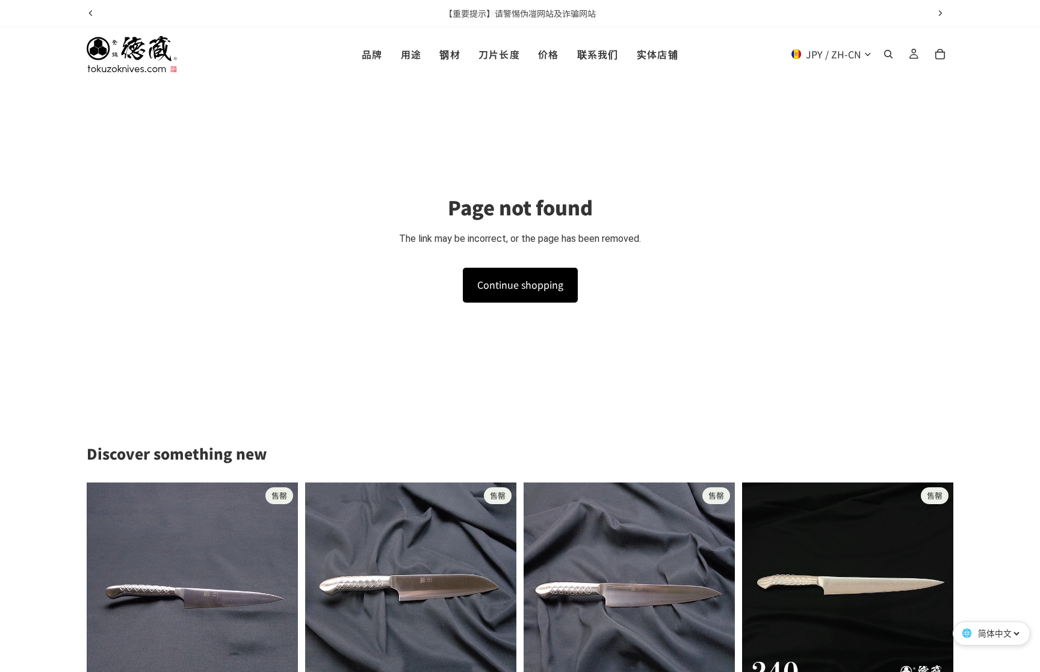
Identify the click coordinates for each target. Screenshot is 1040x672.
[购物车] (940, 54)
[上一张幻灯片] (91, 13)
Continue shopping (520, 284)
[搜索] (888, 54)
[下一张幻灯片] (940, 13)
